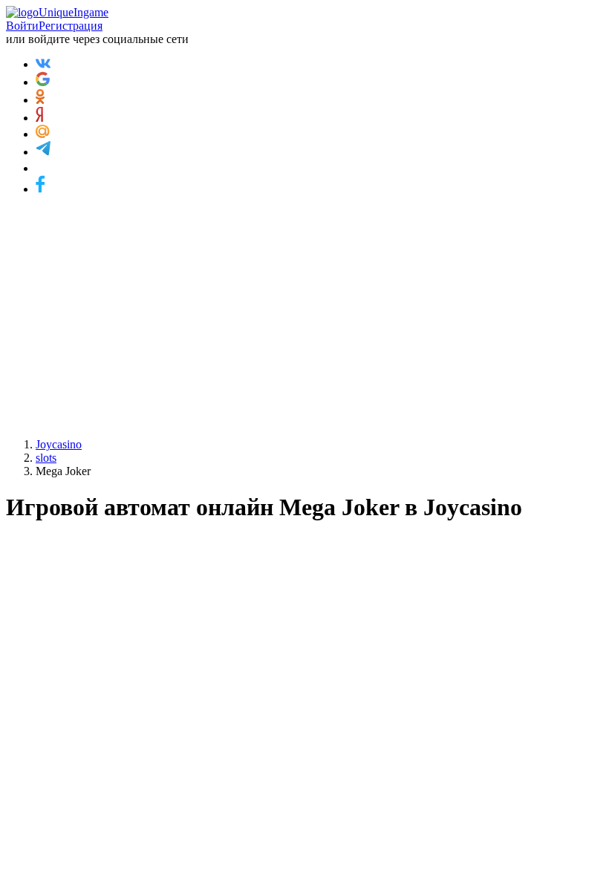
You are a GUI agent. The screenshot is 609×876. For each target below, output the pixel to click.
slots (46, 457)
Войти (22, 25)
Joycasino (59, 444)
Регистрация (70, 25)
